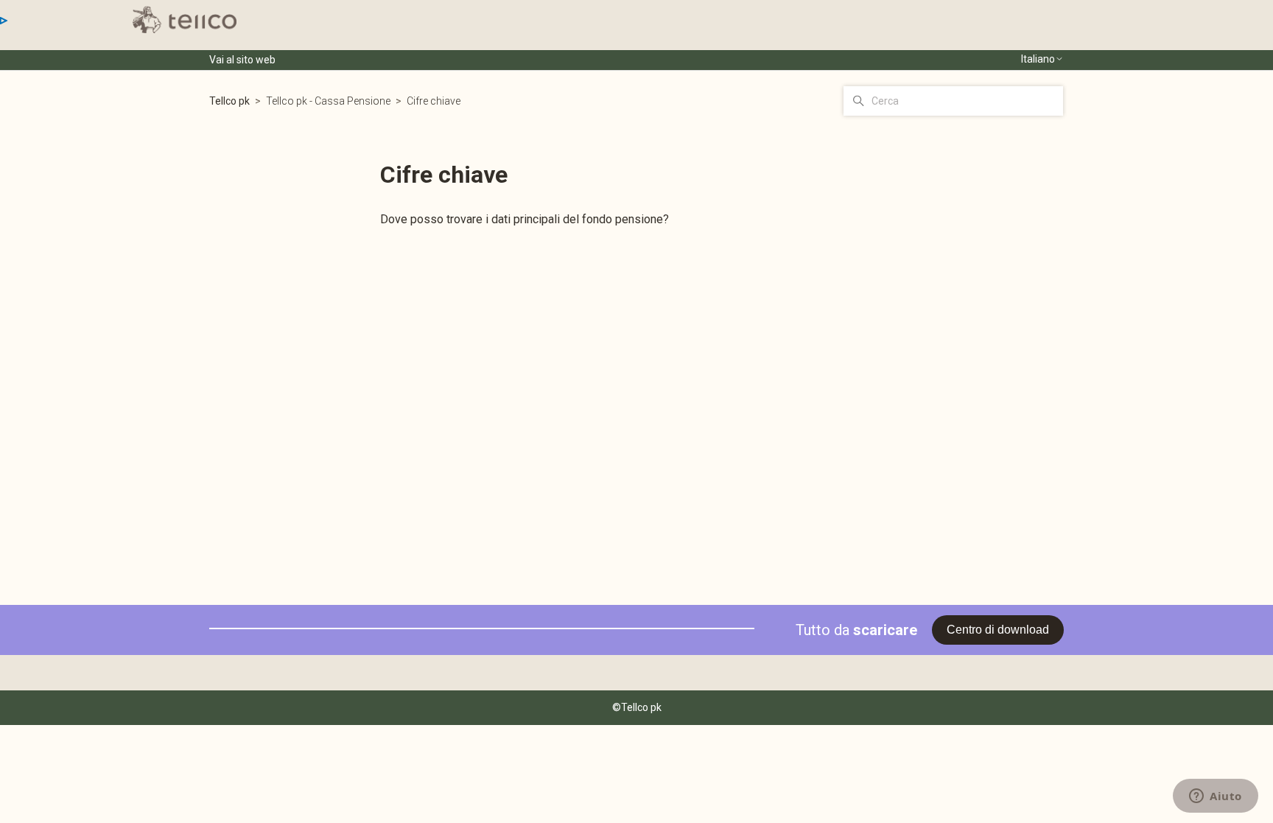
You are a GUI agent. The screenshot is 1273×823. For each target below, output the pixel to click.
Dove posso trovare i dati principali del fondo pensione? (524, 219)
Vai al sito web (242, 60)
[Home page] (184, 19)
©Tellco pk (637, 707)
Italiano (1038, 59)
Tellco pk (229, 101)
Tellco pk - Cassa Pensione (329, 101)
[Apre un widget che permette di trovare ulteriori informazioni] (1215, 797)
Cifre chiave (433, 101)
